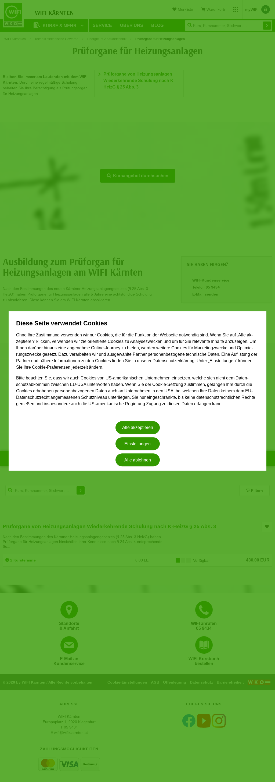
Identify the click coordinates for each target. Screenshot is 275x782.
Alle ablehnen (137, 460)
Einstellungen (137, 444)
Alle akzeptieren (137, 427)
